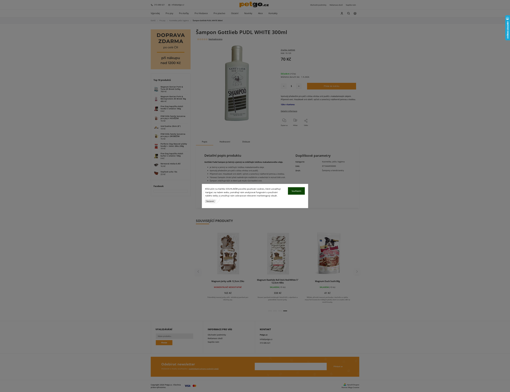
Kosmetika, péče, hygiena (333, 161)
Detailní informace (289, 111)
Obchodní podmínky (318, 5)
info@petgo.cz (266, 339)
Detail (234, 254)
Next (357, 271)
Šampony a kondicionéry (333, 170)
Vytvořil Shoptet (353, 385)
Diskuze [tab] (246, 141)
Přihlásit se (338, 366)
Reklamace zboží (336, 5)
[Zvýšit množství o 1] (299, 86)
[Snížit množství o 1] (284, 86)
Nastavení (210, 201)
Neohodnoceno (215, 39)
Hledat (164, 342)
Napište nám (351, 5)
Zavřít (348, 129)
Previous (198, 271)
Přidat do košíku (331, 86)
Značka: (288, 50)
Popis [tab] (204, 141)
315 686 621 (265, 343)
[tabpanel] (228, 267)
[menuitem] (157, 13)
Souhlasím (296, 191)
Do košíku (221, 254)
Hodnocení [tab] (225, 141)
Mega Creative (353, 387)
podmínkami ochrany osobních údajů (204, 369)
